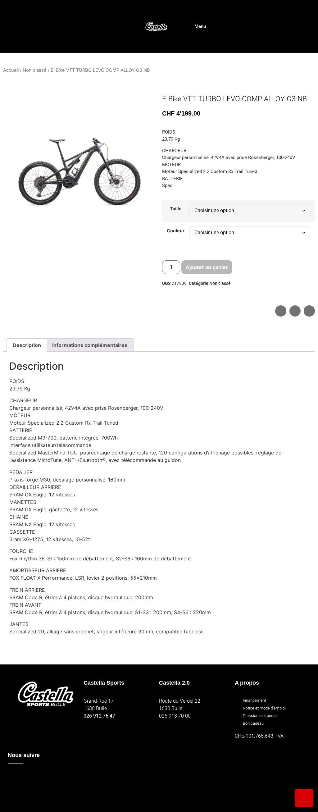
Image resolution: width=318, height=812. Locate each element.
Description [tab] (27, 345)
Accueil (11, 70)
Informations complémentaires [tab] (89, 345)
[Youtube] (41, 776)
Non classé (35, 70)
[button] (280, 311)
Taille (176, 209)
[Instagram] (27, 776)
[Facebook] (14, 776)
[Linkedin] (14, 789)
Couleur (175, 231)
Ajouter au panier (207, 267)
